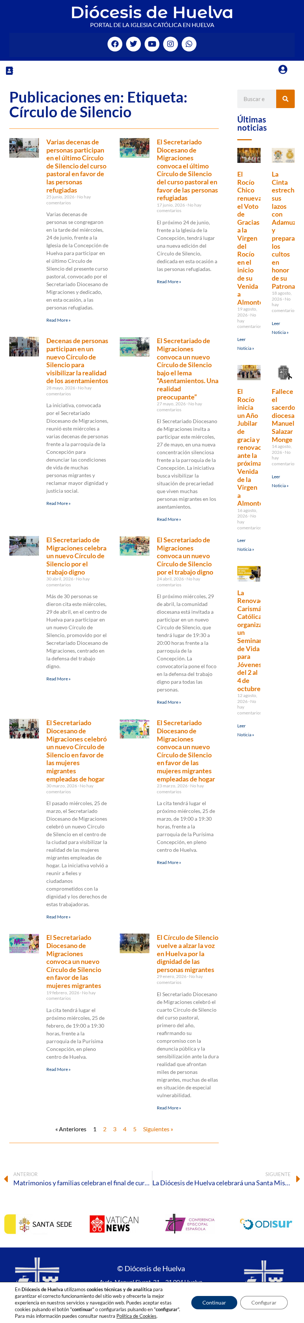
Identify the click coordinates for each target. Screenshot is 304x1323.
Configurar (264, 1302)
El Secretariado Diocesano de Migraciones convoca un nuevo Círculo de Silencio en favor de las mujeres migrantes (73, 961)
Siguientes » (158, 1128)
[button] (9, 70)
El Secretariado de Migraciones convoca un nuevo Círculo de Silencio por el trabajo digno (185, 556)
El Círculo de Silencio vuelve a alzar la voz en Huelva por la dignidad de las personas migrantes (187, 953)
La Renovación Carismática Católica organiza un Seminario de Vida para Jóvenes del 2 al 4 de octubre (254, 641)
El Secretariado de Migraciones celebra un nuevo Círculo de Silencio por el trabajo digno (76, 556)
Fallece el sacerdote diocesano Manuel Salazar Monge (287, 415)
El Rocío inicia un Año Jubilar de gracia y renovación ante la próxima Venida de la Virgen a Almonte (254, 447)
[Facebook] (115, 44)
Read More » (58, 320)
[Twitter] (133, 44)
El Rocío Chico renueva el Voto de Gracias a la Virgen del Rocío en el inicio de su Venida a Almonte (250, 238)
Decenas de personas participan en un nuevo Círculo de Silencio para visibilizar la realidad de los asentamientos (77, 360)
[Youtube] (152, 44)
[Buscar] (285, 99)
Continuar (214, 1302)
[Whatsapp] (189, 44)
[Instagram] (170, 44)
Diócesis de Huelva (152, 12)
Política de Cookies (136, 1316)
